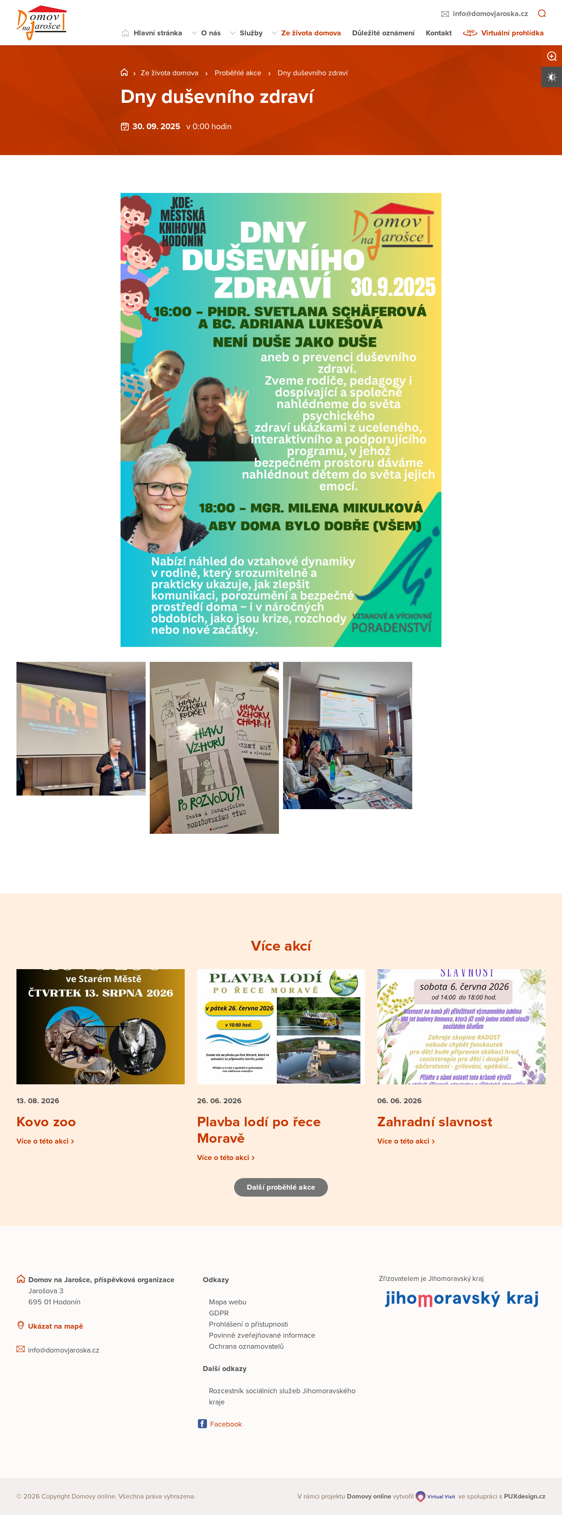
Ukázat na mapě (55, 1326)
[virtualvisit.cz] (435, 1496)
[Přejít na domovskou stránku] (41, 22)
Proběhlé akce (238, 72)
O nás (211, 32)
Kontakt (439, 32)
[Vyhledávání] (542, 14)
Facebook (226, 1424)
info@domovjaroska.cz (490, 13)
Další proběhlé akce (281, 1187)
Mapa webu (227, 1301)
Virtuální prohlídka (512, 32)
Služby (251, 32)
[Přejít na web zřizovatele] (462, 1298)
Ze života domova (311, 32)
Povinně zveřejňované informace (262, 1335)
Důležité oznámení (383, 32)
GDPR (219, 1313)
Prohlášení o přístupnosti (248, 1324)
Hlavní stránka (158, 32)
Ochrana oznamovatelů (246, 1346)
